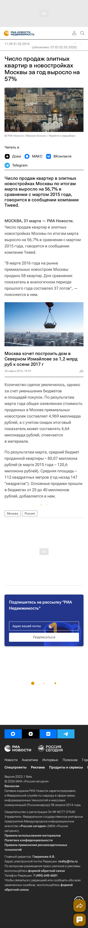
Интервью (50, 760)
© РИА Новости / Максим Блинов (25, 135)
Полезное (70, 760)
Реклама (38, 767)
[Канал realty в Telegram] (65, 733)
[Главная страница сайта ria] (5, 33)
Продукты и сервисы (66, 767)
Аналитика (30, 760)
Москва (12, 513)
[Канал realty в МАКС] (13, 733)
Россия (30, 513)
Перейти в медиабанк (62, 135)
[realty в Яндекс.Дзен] (30, 733)
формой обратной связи (46, 870)
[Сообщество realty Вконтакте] (48, 733)
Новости (11, 760)
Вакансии (12, 786)
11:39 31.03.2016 (17, 44)
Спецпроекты (15, 767)
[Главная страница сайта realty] (27, 33)
